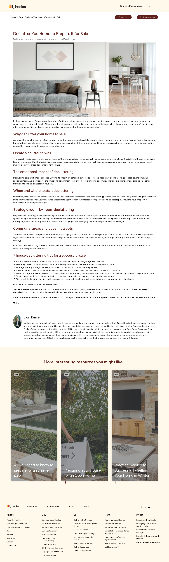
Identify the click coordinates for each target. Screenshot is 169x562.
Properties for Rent (113, 523)
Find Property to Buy (51, 523)
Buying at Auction (49, 531)
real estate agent (27, 289)
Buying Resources (49, 555)
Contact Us (11, 545)
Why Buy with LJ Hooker (52, 527)
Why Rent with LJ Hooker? (116, 527)
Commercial (53, 506)
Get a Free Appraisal (82, 550)
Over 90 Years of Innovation (18, 527)
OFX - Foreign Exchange (53, 548)
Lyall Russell (64, 39)
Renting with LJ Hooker (115, 520)
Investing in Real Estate (146, 520)
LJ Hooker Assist (49, 544)
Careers (10, 542)
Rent (107, 514)
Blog (21, 17)
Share (122, 17)
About (10, 514)
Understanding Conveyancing (48, 539)
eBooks (10, 534)
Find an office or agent (131, 6)
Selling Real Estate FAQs (84, 543)
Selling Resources (81, 547)
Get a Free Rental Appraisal (148, 542)
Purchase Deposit (49, 534)
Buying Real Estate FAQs (52, 552)
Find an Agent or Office (17, 523)
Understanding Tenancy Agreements (115, 538)
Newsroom (11, 538)
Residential (32, 506)
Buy (44, 514)
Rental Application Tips (115, 543)
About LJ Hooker (14, 520)
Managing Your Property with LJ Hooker (146, 524)
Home (14, 17)
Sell (18, 303)
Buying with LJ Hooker (51, 520)
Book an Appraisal (147, 17)
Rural (86, 506)
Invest (139, 514)
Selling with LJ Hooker (83, 520)
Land (71, 506)
